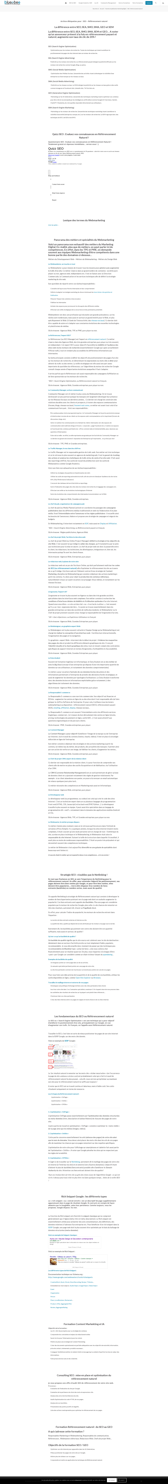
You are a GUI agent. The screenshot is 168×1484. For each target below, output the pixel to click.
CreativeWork (55, 1282)
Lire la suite (53, 225)
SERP (67, 1041)
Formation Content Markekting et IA (84, 1324)
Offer (58, 1304)
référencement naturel (97, 339)
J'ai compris (111, 1480)
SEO (72, 879)
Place (52, 1300)
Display (103, 523)
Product (53, 1304)
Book (62, 1282)
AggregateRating (61, 1307)
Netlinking (75, 1162)
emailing (56, 708)
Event (52, 1289)
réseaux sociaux (97, 320)
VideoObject (93, 1286)
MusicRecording (75, 1282)
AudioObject (74, 1286)
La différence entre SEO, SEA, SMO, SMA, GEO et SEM (84, 27)
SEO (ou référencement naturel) (64, 568)
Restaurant (68, 1300)
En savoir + (122, 1480)
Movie (67, 1282)
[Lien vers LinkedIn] (163, 2)
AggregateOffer (66, 1304)
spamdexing (107, 954)
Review (52, 1307)
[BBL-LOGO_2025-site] (12, 3)
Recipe (84, 1282)
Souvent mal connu (81, 405)
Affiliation (112, 523)
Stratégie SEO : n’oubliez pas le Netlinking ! (84, 874)
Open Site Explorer (83, 978)
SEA (86, 523)
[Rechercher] (156, 3)
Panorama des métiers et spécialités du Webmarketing (84, 239)
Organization (54, 1293)
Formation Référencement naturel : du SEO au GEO (84, 1426)
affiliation (65, 708)
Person (52, 1296)
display (72, 708)
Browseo (97, 978)
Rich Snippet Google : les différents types (84, 1196)
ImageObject (83, 1286)
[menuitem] (66, 3)
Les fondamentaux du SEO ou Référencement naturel (84, 1016)
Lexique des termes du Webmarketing (84, 220)
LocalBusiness (59, 1300)
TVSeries (90, 1282)
